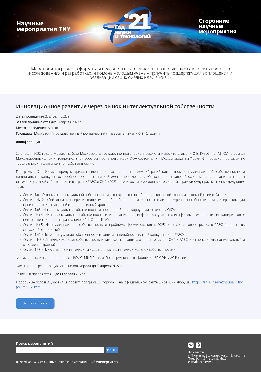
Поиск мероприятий (34, 343)
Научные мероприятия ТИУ (44, 26)
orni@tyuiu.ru (209, 362)
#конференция (28, 142)
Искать (112, 350)
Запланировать (35, 303)
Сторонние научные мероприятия (217, 27)
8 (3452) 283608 (214, 358)
